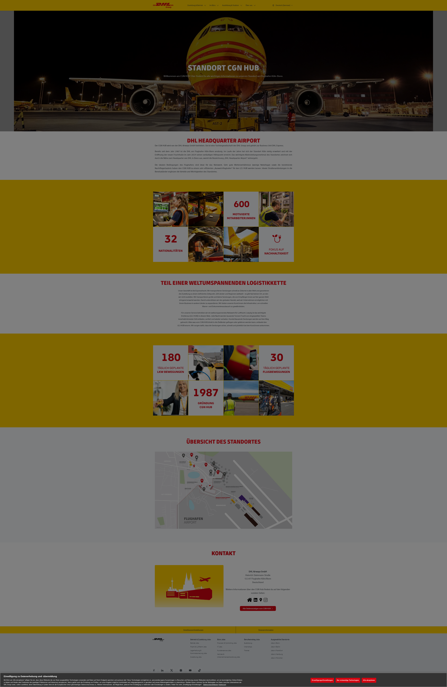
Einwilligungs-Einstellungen (322, 680)
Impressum (222, 684)
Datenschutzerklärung (210, 684)
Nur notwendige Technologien (348, 680)
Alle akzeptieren (369, 680)
